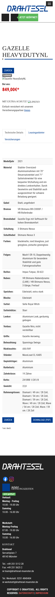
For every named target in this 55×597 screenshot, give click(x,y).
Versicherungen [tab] (12, 139)
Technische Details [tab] (14, 132)
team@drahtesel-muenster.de (19, 571)
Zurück (8, 70)
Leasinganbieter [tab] (36, 132)
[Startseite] (27, 9)
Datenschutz (26, 593)
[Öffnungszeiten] (14, 17)
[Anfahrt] (5, 17)
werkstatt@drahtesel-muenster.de (21, 582)
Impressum (42, 593)
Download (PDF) (42, 419)
